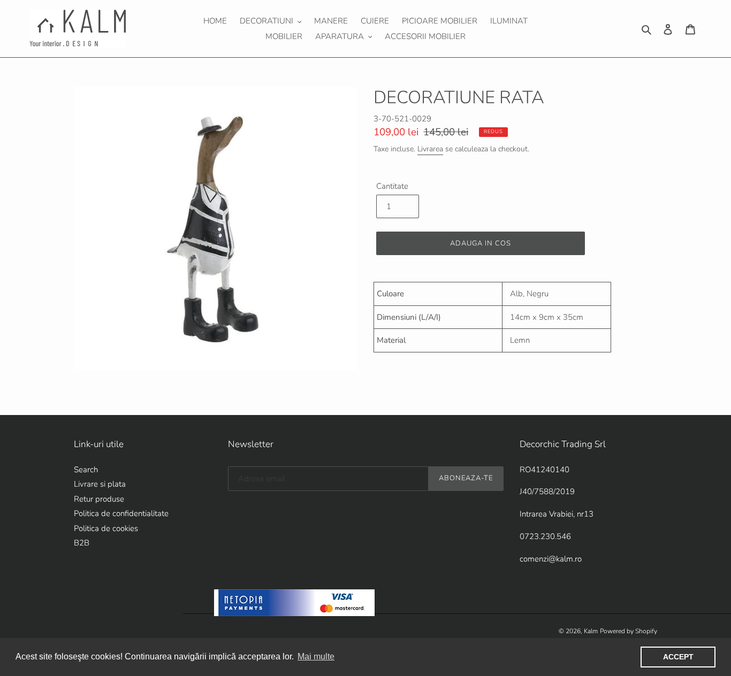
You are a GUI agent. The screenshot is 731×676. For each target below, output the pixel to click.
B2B (81, 542)
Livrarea (430, 149)
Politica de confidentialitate (121, 513)
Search (86, 469)
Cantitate (392, 186)
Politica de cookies (106, 528)
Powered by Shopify (628, 631)
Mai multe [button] (316, 656)
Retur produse (99, 499)
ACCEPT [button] (678, 656)
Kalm (591, 631)
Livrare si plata (100, 484)
